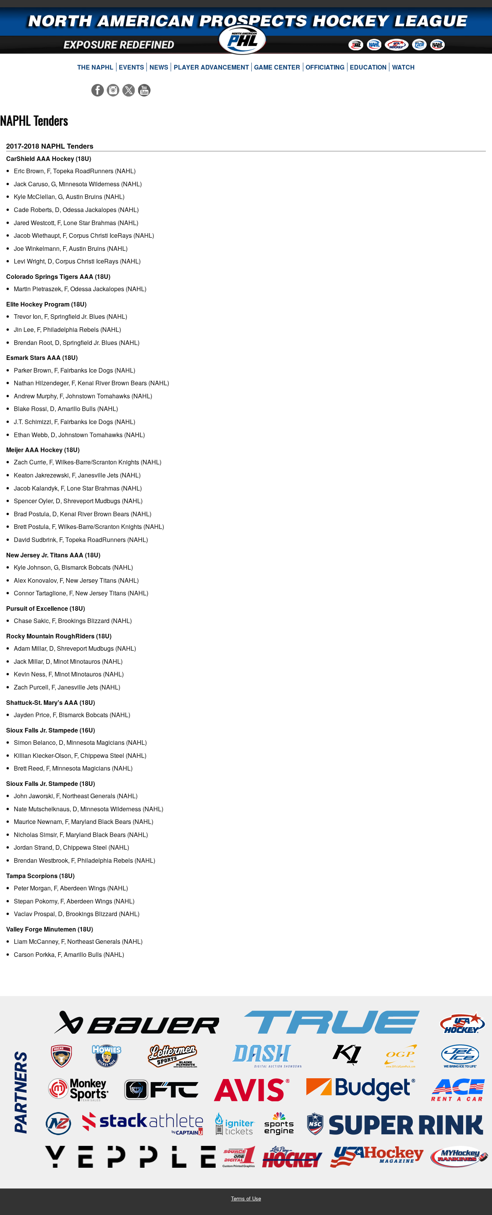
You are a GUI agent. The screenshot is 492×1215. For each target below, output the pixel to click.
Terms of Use (246, 1198)
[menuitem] (95, 67)
